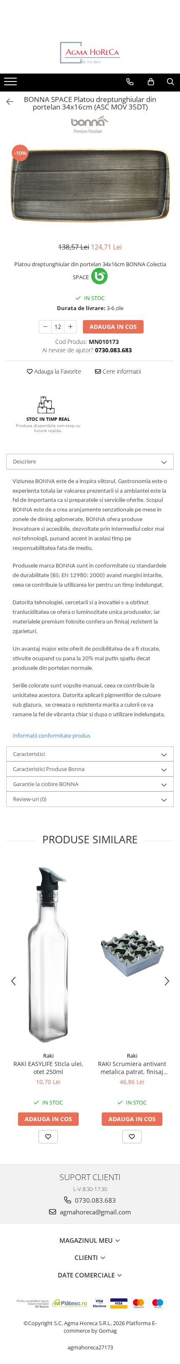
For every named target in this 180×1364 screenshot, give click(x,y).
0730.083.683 (94, 1200)
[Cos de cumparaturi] (151, 82)
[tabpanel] (90, 188)
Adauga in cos (113, 327)
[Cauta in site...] (170, 82)
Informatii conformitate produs (51, 735)
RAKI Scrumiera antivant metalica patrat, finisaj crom (132, 1068)
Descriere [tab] (24, 461)
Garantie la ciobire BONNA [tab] (45, 784)
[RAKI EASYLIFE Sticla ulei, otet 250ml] (48, 954)
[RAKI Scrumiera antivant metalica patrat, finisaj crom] (132, 954)
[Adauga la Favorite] (48, 1136)
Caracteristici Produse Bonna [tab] (49, 769)
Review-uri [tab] (29, 799)
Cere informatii (121, 371)
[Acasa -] (90, 52)
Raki (48, 1055)
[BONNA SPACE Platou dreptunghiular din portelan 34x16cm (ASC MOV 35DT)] (90, 188)
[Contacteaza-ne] (130, 82)
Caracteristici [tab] (29, 754)
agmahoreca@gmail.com (94, 1212)
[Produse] (11, 84)
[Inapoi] (6, 101)
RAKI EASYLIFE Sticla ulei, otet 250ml (48, 1068)
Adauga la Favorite (57, 371)
